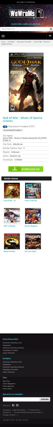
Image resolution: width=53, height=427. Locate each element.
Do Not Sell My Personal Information (28, 412)
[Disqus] (26, 292)
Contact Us (7, 412)
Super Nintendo (9, 353)
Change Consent (9, 415)
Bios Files (6, 381)
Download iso (30, 169)
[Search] (51, 29)
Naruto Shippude (31, 226)
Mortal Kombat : (10, 251)
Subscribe (45, 399)
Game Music (7, 389)
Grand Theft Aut (31, 201)
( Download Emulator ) (13, 130)
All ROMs (11, 42)
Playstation (7, 345)
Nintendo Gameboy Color (12, 343)
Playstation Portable (24, 42)
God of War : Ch (10, 201)
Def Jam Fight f (31, 251)
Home (3, 42)
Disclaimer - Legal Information (14, 410)
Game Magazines (9, 383)
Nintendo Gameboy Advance (13, 348)
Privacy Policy (34, 410)
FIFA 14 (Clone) (9, 226)
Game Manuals (8, 386)
